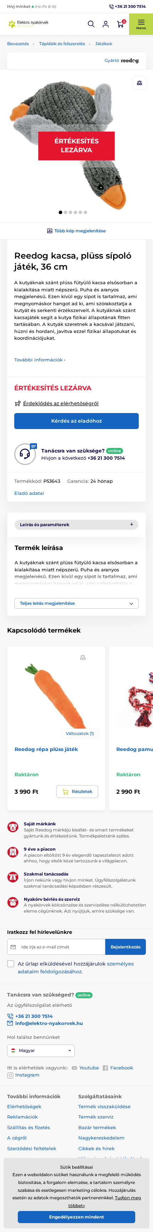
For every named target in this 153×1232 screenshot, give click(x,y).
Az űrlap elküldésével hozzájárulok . (76, 968)
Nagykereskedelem (101, 1138)
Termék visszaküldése (104, 1106)
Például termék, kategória (55, 56)
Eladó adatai (29, 493)
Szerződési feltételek (31, 1148)
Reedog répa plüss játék (46, 749)
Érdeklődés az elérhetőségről (61, 403)
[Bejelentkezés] (106, 24)
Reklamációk (22, 1117)
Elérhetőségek (24, 1106)
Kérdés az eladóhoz (76, 421)
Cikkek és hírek (96, 1148)
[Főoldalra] (28, 24)
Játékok (103, 43)
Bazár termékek (97, 1127)
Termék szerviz (96, 1117)
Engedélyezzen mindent (76, 1217)
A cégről (17, 1138)
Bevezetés (18, 43)
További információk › (39, 360)
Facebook (121, 1067)
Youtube (89, 1067)
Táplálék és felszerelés (62, 43)
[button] (91, 24)
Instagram (27, 1075)
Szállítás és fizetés (28, 1127)
